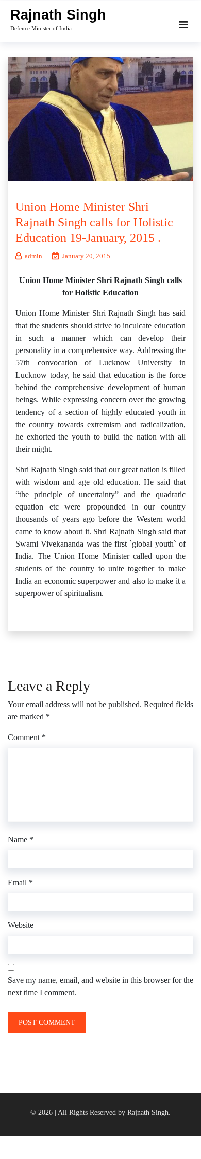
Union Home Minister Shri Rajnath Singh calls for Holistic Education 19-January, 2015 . (94, 222)
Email (20, 882)
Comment (27, 737)
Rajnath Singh (58, 15)
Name (21, 839)
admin (33, 256)
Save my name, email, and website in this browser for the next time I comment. (100, 986)
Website (21, 925)
